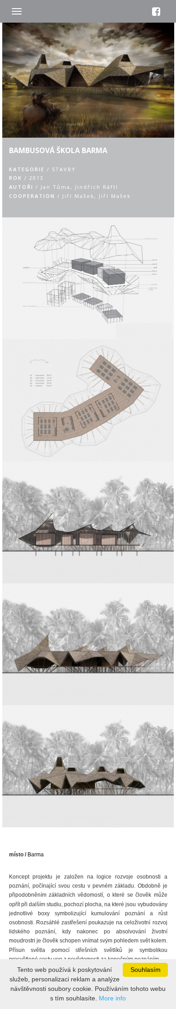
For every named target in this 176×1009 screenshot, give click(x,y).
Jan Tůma (55, 186)
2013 (36, 177)
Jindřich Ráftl (96, 186)
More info (112, 998)
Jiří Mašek (78, 195)
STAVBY (64, 169)
